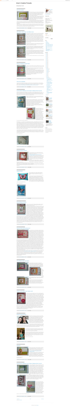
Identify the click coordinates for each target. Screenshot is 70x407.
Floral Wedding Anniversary (21, 202)
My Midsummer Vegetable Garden (51, 104)
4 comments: (25, 146)
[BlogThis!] (28, 59)
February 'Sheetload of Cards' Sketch (23, 63)
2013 (46, 64)
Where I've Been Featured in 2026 (49, 44)
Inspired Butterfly (20, 171)
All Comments (47, 35)
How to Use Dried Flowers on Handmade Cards (50, 115)
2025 (46, 54)
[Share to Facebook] (29, 59)
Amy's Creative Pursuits (24, 3)
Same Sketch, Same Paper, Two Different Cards (25, 31)
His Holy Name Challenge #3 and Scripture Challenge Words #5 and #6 (29, 90)
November (48, 69)
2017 (46, 61)
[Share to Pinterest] (30, 59)
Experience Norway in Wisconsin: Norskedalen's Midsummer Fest (50, 121)
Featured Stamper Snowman (22, 150)
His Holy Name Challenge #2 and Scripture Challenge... (49, 92)
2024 (46, 55)
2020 (46, 58)
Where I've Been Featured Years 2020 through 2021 (49, 49)
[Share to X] (29, 59)
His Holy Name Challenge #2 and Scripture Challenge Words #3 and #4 (29, 363)
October (47, 70)
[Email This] (27, 59)
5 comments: (25, 310)
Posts (46, 34)
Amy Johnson (51, 9)
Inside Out (18, 345)
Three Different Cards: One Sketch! (23, 260)
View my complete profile (47, 14)
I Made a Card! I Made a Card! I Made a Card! (25, 291)
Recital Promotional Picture (21, 314)
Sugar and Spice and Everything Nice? (23, 228)
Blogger (37, 405)
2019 (46, 59)
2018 (46, 60)
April (47, 75)
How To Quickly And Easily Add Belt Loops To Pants (50, 99)
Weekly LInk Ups (47, 43)
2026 (46, 53)
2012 (46, 65)
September (48, 71)
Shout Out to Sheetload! (21, 81)
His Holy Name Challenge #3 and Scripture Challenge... (49, 82)
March (47, 76)
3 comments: (25, 78)
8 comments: (25, 359)
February (47, 77)
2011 (46, 66)
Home (46, 41)
